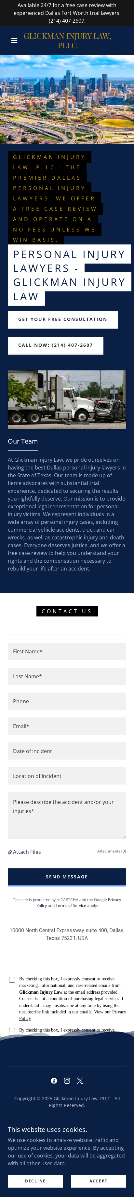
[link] (67, 40)
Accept (98, 1181)
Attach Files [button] (27, 851)
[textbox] (67, 651)
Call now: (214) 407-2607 (55, 345)
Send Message (67, 877)
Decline (35, 1181)
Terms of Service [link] (71, 905)
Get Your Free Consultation (62, 319)
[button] (14, 40)
